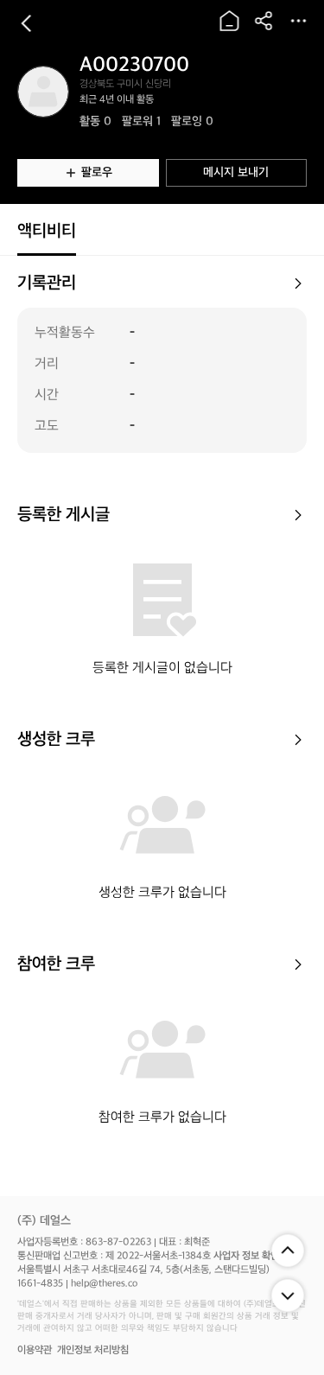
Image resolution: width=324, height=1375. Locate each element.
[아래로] (287, 1295)
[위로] (287, 1250)
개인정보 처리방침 (93, 1350)
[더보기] (298, 21)
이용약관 (34, 1350)
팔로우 (96, 172)
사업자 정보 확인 (246, 1256)
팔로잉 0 (192, 121)
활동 (95, 121)
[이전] (26, 23)
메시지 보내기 (236, 172)
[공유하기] (263, 21)
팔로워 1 (141, 121)
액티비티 (46, 231)
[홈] (229, 21)
